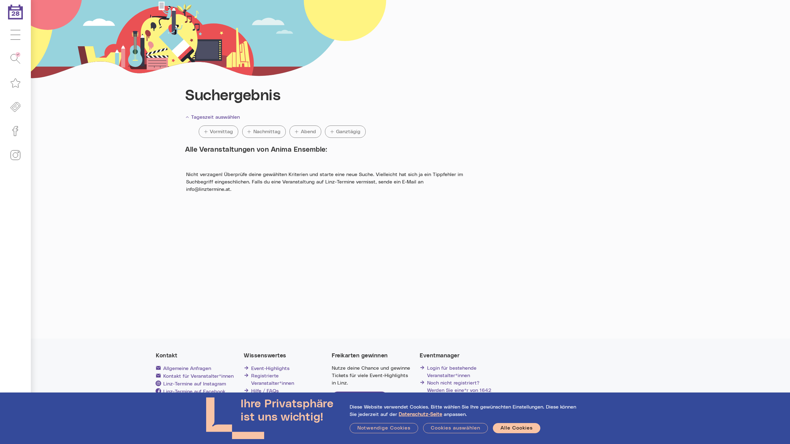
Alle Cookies (517, 428)
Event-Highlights (270, 368)
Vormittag (222, 131)
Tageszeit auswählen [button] (215, 117)
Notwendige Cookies (383, 428)
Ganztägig (348, 131)
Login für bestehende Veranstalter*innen (451, 372)
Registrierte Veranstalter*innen (272, 379)
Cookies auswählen (455, 428)
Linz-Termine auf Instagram (194, 383)
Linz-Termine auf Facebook (194, 391)
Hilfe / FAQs (265, 390)
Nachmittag (267, 131)
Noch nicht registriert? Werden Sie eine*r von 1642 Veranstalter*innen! (459, 390)
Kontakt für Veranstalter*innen (198, 376)
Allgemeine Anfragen (187, 368)
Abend (311, 131)
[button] (15, 35)
